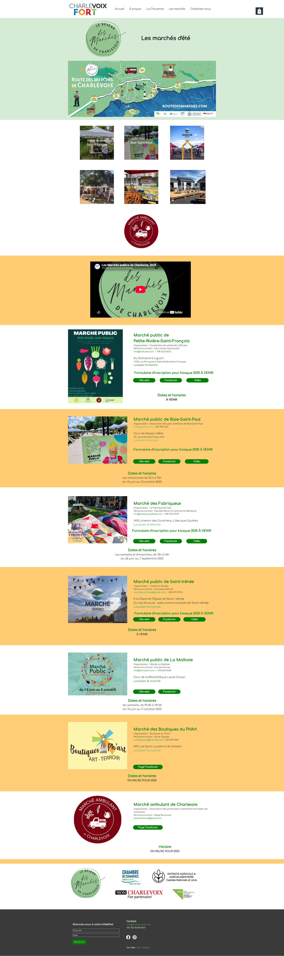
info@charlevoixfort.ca (139, 925)
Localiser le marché (146, 440)
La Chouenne (155, 9)
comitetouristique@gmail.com (149, 592)
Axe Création (143, 948)
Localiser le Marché (147, 524)
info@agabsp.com (143, 427)
